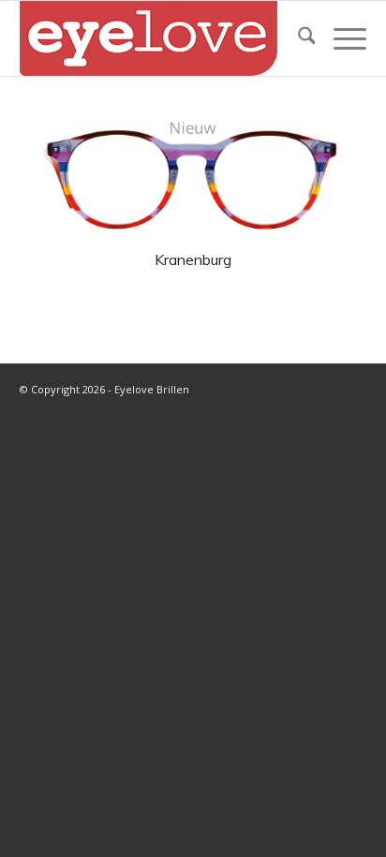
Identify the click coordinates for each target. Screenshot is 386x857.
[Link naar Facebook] (296, 388)
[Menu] (340, 38)
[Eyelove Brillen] (159, 38)
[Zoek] (297, 38)
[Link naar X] (268, 388)
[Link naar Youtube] (324, 388)
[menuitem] (297, 38)
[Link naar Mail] (352, 388)
